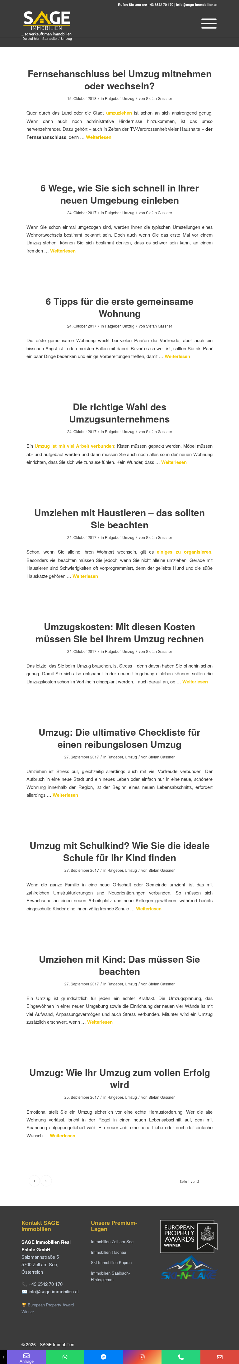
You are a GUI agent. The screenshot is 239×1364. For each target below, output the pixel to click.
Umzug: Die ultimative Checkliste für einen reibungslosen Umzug (119, 738)
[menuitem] (207, 23)
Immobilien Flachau (108, 1252)
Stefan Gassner (159, 98)
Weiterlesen (98, 137)
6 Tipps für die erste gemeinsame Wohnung (120, 307)
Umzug (128, 98)
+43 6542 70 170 (160, 4)
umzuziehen (119, 112)
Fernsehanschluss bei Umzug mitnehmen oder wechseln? (120, 79)
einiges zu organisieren (184, 551)
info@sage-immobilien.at (197, 4)
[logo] (47, 23)
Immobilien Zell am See (112, 1241)
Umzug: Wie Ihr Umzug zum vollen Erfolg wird (119, 1078)
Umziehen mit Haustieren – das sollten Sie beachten (119, 518)
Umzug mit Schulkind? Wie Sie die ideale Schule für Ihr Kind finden (120, 851)
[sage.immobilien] (103, 1357)
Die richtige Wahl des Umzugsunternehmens (119, 412)
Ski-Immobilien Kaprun (111, 1262)
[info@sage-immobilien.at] (219, 1357)
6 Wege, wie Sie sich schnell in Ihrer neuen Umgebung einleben (119, 193)
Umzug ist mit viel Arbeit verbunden (74, 445)
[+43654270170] (65, 1357)
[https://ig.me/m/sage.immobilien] (142, 1357)
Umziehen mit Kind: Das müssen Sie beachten (119, 965)
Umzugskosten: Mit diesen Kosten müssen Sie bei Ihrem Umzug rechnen (119, 632)
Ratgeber (112, 98)
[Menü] (207, 23)
